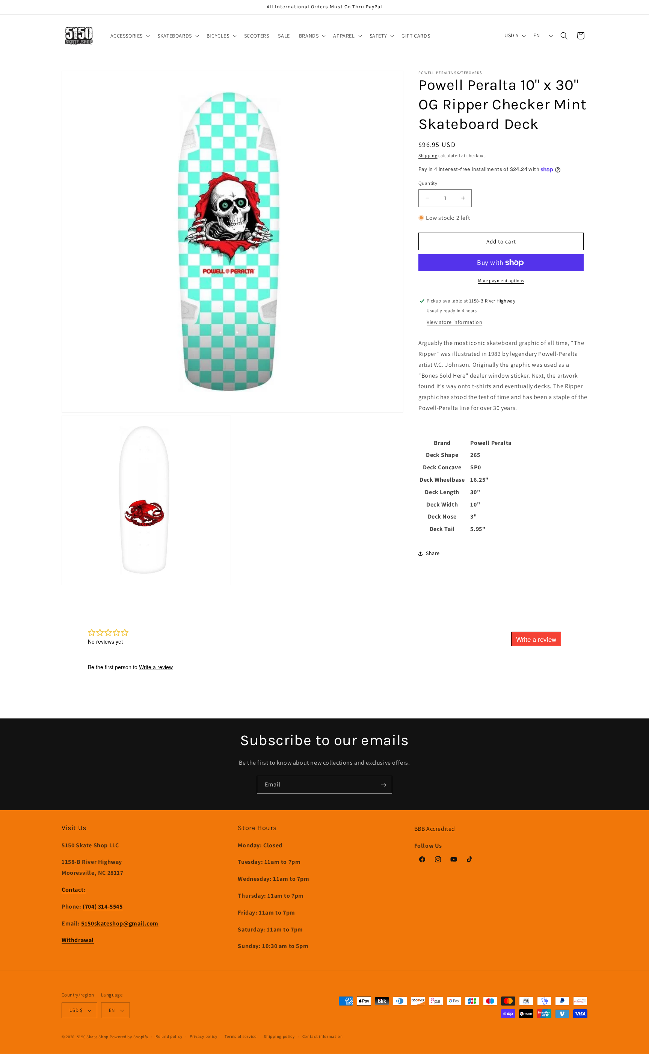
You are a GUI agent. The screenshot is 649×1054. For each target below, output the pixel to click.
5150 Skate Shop (93, 1036)
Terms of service (240, 1036)
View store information (454, 322)
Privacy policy (203, 1036)
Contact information (322, 1036)
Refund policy (168, 1036)
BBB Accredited (434, 829)
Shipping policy (279, 1036)
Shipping (428, 155)
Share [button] (433, 553)
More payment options (501, 280)
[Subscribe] (383, 785)
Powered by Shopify (129, 1036)
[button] (129, 36)
